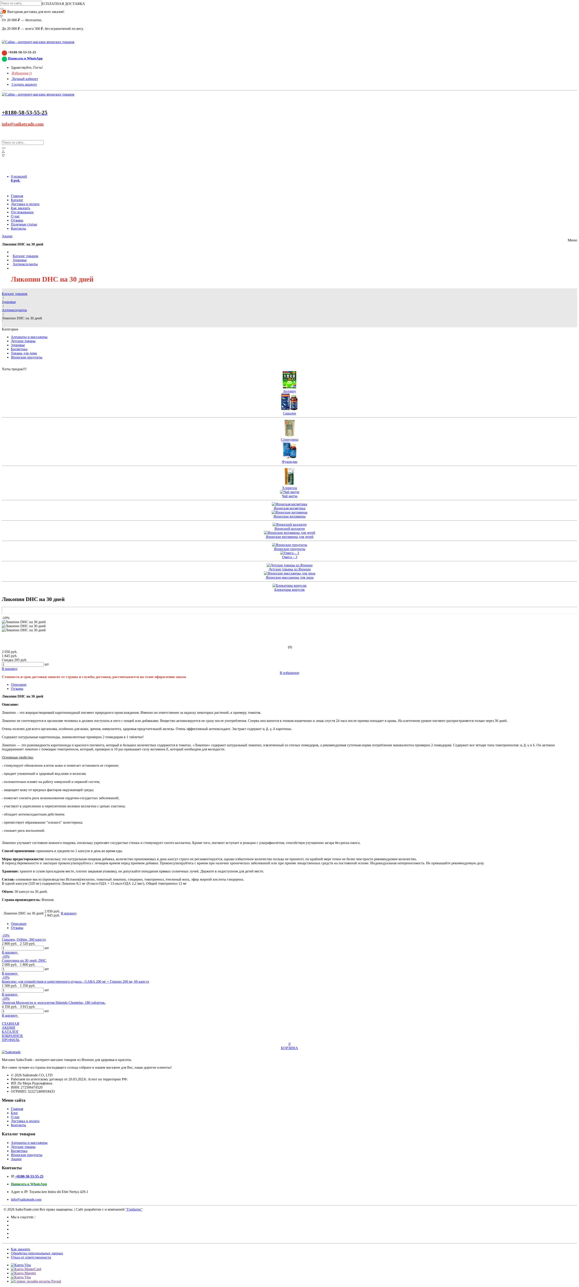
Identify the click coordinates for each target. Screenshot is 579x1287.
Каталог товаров (25, 256)
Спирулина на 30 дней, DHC (24, 960)
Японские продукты (26, 357)
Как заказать (20, 208)
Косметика (19, 349)
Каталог (17, 200)
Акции (7, 236)
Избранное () (21, 73)
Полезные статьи (24, 224)
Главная (17, 196)
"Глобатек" (134, 1209)
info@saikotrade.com (23, 123)
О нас (15, 216)
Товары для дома (24, 353)
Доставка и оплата (25, 204)
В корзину (10, 952)
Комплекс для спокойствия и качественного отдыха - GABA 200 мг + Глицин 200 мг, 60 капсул (75, 981)
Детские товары (23, 341)
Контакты (18, 228)
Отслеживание (22, 212)
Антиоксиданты (25, 264)
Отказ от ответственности (31, 1257)
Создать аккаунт (24, 84)
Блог (14, 1113)
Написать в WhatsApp (25, 58)
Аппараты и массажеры (29, 337)
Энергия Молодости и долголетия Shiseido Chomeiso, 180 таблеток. (54, 1002)
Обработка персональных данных (37, 1253)
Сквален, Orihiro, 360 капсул (24, 939)
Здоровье (20, 260)
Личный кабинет (24, 79)
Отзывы (17, 220)
